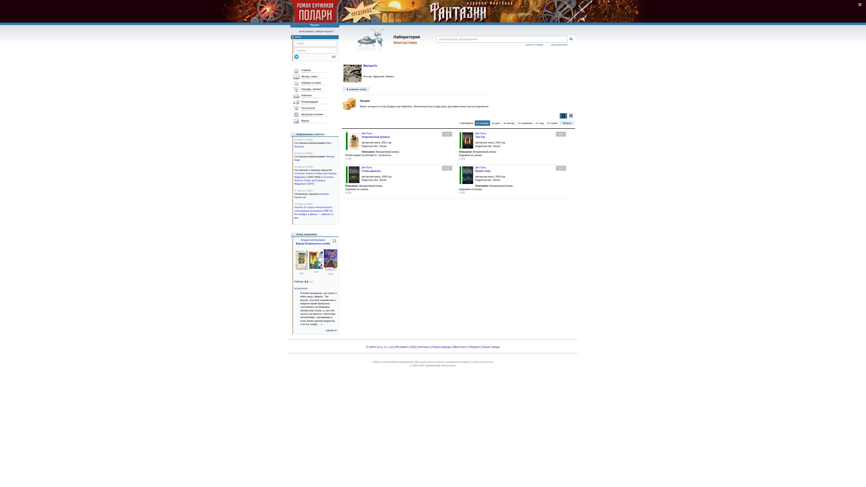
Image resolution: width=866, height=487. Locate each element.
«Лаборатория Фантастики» (440, 365)
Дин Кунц (367, 133)
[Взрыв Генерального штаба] (316, 268)
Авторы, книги (309, 76)
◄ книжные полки (356, 89)
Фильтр (567, 123)
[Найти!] (571, 39)
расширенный (559, 44)
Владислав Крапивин (313, 240)
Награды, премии (311, 89)
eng (380, 347)
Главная (306, 70)
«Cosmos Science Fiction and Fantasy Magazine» (314, 180)
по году (540, 123)
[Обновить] (334, 242)
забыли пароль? (324, 31)
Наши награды (441, 347)
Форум (305, 120)
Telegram (474, 347)
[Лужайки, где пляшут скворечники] (302, 269)
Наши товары (491, 347)
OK (332, 57)
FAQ (413, 347)
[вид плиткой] (563, 116)
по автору (509, 123)
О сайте (371, 347)
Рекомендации (309, 101)
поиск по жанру (534, 44)
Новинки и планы (311, 82)
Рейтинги (306, 95)
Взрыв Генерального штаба (313, 243)
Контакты (424, 347)
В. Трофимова (383, 155)
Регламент (402, 347)
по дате (496, 123)
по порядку (482, 123)
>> (321, 324)
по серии (552, 123)
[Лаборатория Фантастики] (371, 40)
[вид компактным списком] (571, 116)
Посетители (308, 108)
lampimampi (300, 288)
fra (385, 347)
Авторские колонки (312, 114)
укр (390, 347)
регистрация (306, 31)
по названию (525, 123)
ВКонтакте (460, 347)
